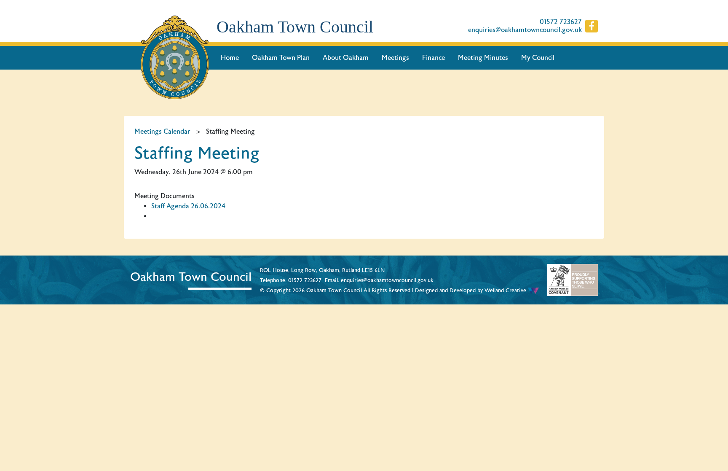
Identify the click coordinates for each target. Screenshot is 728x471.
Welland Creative (506, 290)
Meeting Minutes (483, 58)
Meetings (395, 58)
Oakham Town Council (295, 26)
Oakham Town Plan (281, 58)
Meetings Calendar (162, 131)
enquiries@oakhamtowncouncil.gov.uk (525, 30)
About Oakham (346, 58)
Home (230, 58)
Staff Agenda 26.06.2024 (188, 206)
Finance (433, 58)
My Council (537, 58)
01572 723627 (561, 22)
